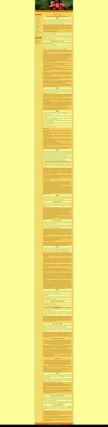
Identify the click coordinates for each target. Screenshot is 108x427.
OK (68, 425)
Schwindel (40, 43)
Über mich (37, 11)
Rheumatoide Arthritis (37, 43)
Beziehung (38, 39)
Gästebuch (57, 11)
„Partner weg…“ (66, 11)
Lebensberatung (46, 11)
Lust (40, 42)
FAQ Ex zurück (37, 20)
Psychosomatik (37, 27)
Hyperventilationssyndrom (37, 42)
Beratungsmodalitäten (38, 26)
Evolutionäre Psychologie (38, 32)
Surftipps (37, 33)
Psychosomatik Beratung (52, 11)
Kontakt (63, 11)
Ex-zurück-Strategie (38, 19)
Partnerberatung (41, 11)
